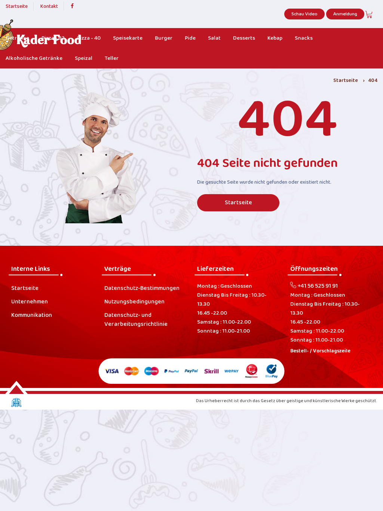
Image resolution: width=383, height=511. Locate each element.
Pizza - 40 (89, 38)
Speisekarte (128, 38)
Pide (190, 38)
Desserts (244, 38)
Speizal (83, 58)
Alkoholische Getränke (34, 58)
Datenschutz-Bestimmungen (142, 288)
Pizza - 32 (53, 38)
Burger (163, 38)
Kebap (274, 38)
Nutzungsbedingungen (134, 301)
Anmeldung (345, 14)
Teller (112, 58)
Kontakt (49, 6)
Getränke (17, 38)
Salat (214, 38)
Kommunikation (31, 315)
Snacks (304, 38)
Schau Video (304, 14)
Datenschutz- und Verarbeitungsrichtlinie (136, 320)
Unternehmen (29, 301)
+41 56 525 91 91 (317, 286)
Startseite (17, 6)
